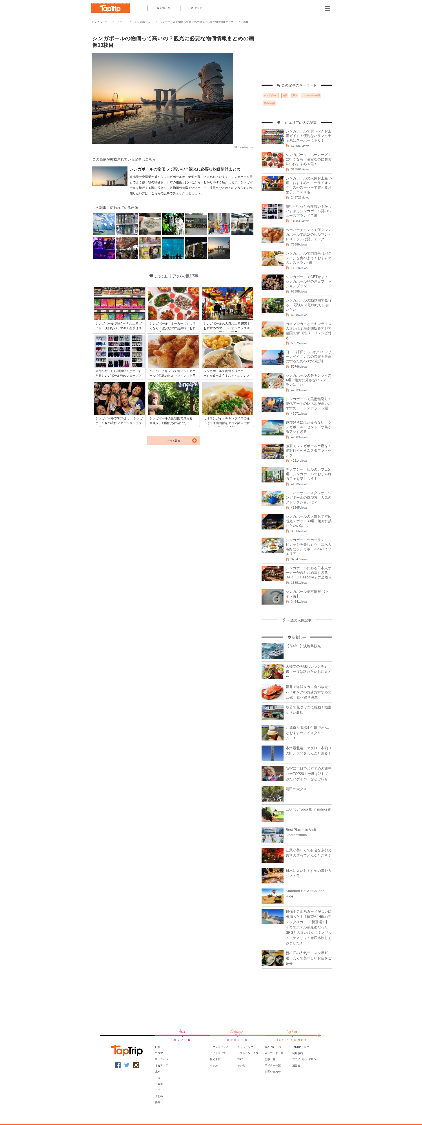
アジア (121, 21)
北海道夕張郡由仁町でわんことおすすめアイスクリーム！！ (308, 733)
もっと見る (173, 440)
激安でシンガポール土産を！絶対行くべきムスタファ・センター (308, 450)
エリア (198, 8)
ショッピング (245, 1047)
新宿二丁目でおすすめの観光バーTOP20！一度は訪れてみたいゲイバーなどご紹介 (308, 774)
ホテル (214, 1065)
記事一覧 (165, 8)
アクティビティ (219, 1047)
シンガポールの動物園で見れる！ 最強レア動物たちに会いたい (308, 304)
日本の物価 (269, 103)
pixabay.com (246, 147)
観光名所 (215, 1059)
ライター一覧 (273, 1065)
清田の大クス (296, 789)
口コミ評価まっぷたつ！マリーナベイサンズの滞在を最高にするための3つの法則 (308, 356)
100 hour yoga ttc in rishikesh (308, 809)
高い (295, 95)
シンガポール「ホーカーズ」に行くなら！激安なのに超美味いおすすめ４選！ (308, 159)
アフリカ (160, 1090)
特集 (157, 1102)
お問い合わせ (273, 1071)
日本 (157, 1047)
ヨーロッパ (161, 1059)
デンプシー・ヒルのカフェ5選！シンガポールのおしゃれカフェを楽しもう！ (308, 474)
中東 (157, 1077)
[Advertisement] (297, 56)
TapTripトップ (273, 1047)
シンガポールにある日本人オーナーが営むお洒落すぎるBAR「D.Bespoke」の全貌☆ (309, 572)
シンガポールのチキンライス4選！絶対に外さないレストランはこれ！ (308, 380)
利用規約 (297, 1053)
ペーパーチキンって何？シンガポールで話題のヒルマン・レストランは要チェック (308, 234)
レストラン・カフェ (249, 1053)
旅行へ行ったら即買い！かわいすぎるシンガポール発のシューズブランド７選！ (308, 210)
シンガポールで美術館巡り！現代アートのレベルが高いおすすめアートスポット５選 (308, 403)
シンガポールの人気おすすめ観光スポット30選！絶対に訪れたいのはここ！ (309, 521)
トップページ (99, 21)
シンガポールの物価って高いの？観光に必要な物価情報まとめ (197, 21)
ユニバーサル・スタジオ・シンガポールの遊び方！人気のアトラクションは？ (308, 497)
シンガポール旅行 (311, 95)
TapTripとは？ (300, 1047)
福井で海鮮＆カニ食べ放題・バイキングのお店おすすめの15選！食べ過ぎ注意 (308, 692)
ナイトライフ (218, 1053)
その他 (241, 1065)
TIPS (240, 1059)
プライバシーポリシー (305, 1059)
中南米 (159, 1083)
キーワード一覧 (274, 1053)
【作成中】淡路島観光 (303, 646)
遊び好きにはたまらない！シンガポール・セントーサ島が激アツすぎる (308, 427)
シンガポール (142, 21)
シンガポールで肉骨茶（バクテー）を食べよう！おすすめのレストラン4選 (308, 257)
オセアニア (161, 1065)
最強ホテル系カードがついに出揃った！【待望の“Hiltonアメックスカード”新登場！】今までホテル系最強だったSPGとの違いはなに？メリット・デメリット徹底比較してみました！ (309, 927)
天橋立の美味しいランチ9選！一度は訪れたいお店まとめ (308, 672)
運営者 (296, 1065)
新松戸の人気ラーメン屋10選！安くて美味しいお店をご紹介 (308, 958)
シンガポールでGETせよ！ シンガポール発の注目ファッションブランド (308, 281)
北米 (157, 1071)
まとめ (159, 1096)
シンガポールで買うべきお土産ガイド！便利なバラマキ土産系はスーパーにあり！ (308, 135)
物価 (285, 95)
